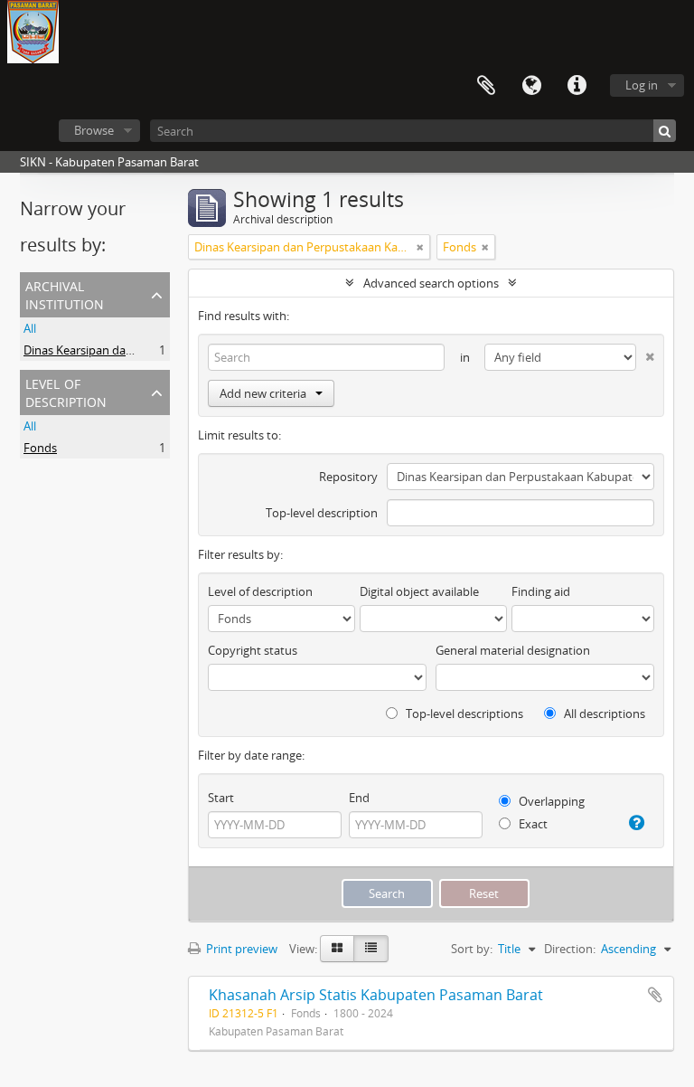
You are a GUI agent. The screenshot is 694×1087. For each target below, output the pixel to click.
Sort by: (471, 948)
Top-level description (322, 513)
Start (221, 797)
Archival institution (64, 293)
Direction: (570, 948)
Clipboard (486, 86)
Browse (94, 130)
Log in (641, 85)
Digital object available (419, 591)
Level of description (66, 391)
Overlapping (550, 801)
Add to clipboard (655, 995)
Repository (348, 476)
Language (531, 86)
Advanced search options (431, 283)
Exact (532, 824)
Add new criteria (263, 393)
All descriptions (603, 713)
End (359, 797)
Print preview (240, 948)
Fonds (40, 448)
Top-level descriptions (463, 713)
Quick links (576, 86)
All (29, 328)
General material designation (513, 650)
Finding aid (540, 591)
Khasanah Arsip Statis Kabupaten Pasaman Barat (376, 995)
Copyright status (252, 650)
